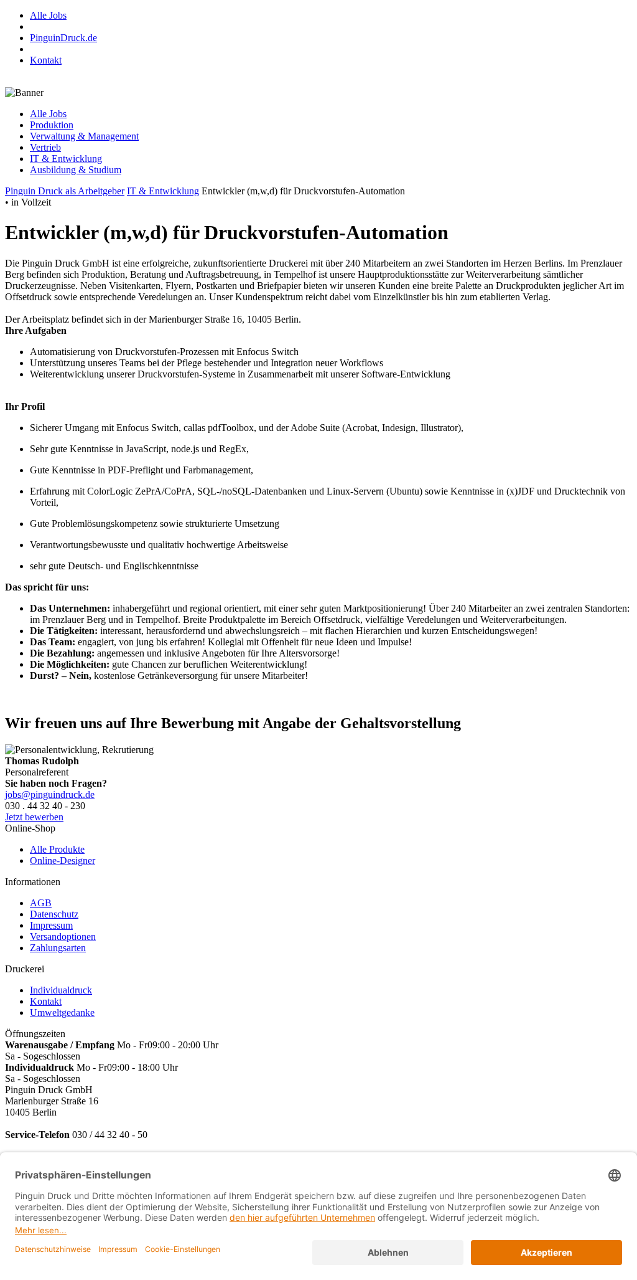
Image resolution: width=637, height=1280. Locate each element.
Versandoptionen (63, 936)
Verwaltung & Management (84, 136)
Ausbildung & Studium (75, 169)
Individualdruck (61, 990)
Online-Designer (62, 860)
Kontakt (46, 60)
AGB (41, 903)
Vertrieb (45, 147)
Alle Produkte (57, 849)
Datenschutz (54, 914)
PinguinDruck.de (63, 37)
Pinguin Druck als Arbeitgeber (64, 191)
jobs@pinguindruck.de (50, 794)
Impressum (51, 925)
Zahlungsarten (58, 947)
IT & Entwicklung (66, 158)
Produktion (51, 125)
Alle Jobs (48, 15)
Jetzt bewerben (34, 817)
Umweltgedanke (62, 1012)
